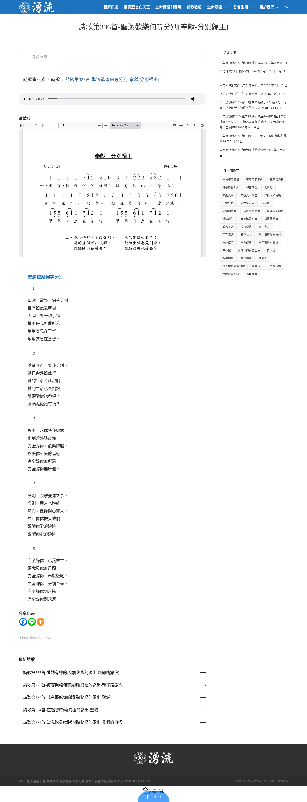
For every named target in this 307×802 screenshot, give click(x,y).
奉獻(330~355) (40, 638)
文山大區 (264, 226)
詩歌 (55, 79)
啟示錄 (266, 203)
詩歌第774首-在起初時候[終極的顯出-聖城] (61, 710)
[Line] (32, 622)
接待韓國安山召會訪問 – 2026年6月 (242, 71)
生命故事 (246, 242)
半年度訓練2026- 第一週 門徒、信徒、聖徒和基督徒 (253, 136)
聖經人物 (275, 266)
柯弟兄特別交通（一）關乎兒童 (240, 94)
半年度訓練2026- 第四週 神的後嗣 (241, 63)
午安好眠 (228, 203)
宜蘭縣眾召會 (249, 219)
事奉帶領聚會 (254, 179)
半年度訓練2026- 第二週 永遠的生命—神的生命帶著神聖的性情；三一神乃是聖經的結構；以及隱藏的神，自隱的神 (253, 122)
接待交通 (246, 226)
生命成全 (228, 242)
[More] (40, 622)
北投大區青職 (272, 195)
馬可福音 (251, 274)
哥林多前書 (248, 203)
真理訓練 (246, 258)
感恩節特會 (271, 219)
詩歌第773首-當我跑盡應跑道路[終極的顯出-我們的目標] (73, 722)
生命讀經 (269, 781)
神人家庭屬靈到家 (233, 266)
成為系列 (228, 226)
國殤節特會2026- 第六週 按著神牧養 (243, 150)
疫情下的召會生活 (249, 250)
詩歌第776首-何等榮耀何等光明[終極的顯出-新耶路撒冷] (73, 685)
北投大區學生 (249, 195)
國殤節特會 (229, 211)
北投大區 (228, 195)
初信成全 (251, 187)
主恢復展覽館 (230, 179)
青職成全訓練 (230, 274)
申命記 (226, 250)
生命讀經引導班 (268, 242)
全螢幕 (25, 118)
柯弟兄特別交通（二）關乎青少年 (241, 85)
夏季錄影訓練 (275, 211)
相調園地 (228, 258)
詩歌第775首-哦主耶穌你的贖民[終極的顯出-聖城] (67, 697)
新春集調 (228, 234)
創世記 (268, 187)
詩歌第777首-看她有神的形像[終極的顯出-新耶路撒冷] (71, 672)
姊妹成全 (228, 219)
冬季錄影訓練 (230, 187)
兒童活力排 (277, 179)
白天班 (271, 250)
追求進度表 (254, 781)
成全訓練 (239, 781)
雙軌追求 (283, 781)
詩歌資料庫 (34, 79)
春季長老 (246, 234)
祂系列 (263, 258)
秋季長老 (257, 266)
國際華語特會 (251, 211)
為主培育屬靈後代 (270, 234)
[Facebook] (23, 622)
